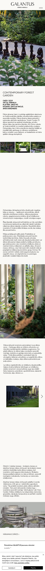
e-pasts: (7, 548)
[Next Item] (42, 396)
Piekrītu (33, 568)
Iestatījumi (11, 568)
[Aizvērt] (42, 555)
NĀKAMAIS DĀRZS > (11, 534)
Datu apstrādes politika (21, 563)
